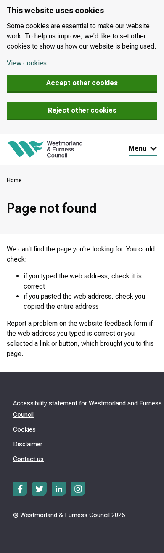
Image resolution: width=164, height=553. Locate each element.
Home (14, 180)
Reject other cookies (82, 110)
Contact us (28, 459)
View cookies (27, 63)
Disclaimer (27, 444)
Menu (137, 148)
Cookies (24, 429)
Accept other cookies (82, 83)
